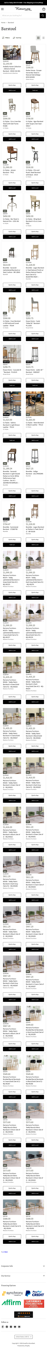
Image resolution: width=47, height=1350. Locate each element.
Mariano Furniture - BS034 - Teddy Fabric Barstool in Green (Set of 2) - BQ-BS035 (34, 932)
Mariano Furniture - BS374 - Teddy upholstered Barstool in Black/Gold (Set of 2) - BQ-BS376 (34, 633)
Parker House (30, 79)
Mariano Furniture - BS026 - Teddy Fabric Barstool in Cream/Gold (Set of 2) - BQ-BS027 (11, 734)
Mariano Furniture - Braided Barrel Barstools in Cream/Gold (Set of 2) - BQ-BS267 (12, 1080)
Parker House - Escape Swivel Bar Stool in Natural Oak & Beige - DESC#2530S (33, 73)
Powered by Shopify (23, 1346)
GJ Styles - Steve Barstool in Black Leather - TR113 (35, 423)
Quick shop (12, 85)
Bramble (5, 274)
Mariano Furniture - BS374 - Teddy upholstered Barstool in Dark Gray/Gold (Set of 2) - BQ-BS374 (34, 580)
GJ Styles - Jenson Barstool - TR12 (9, 171)
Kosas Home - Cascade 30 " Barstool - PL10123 (12, 371)
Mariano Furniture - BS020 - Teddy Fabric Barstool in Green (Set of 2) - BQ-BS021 (11, 784)
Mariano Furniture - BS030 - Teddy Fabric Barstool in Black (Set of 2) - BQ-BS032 (11, 932)
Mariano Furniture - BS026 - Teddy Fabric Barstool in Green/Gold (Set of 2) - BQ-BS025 (11, 683)
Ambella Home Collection (10, 73)
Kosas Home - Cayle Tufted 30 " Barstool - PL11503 (33, 323)
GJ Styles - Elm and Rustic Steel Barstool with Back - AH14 (33, 172)
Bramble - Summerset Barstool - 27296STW (10, 528)
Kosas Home (29, 328)
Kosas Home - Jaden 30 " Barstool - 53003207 (34, 371)
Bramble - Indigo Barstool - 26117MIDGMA (34, 472)
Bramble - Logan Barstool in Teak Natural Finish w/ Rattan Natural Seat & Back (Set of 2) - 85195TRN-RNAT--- (35, 272)
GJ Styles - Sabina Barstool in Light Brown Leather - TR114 (11, 424)
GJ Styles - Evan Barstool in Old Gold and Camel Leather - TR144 (12, 323)
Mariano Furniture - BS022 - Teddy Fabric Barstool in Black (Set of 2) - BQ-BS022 (11, 833)
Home (3, 23)
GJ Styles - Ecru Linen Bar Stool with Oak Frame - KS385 (12, 123)
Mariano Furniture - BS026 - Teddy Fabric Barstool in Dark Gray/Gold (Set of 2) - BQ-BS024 (35, 684)
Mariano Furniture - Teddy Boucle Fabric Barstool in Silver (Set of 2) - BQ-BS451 (34, 1128)
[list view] (43, 37)
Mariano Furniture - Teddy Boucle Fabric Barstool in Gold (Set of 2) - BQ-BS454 (12, 1225)
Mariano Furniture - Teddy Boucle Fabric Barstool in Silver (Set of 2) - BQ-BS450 (11, 1128)
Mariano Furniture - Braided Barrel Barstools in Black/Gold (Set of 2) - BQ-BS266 (34, 1080)
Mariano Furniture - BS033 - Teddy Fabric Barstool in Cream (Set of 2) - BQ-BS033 (35, 883)
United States (22, 1337)
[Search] (43, 15)
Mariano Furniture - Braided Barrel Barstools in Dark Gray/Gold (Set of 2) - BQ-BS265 (34, 1031)
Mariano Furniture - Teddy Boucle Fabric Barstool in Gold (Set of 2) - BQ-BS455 (35, 1225)
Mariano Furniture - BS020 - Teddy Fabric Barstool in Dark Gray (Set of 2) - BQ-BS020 (33, 783)
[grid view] (38, 37)
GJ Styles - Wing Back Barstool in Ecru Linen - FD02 (34, 221)
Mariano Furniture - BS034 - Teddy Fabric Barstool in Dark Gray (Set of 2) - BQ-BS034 (10, 982)
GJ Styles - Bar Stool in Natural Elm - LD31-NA (11, 220)
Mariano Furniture (8, 587)
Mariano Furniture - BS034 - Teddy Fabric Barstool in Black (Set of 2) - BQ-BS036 (11, 1032)
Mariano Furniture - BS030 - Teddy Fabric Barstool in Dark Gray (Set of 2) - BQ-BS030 (10, 882)
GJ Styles (5, 128)
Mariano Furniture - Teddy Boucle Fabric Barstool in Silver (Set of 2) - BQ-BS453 (11, 1176)
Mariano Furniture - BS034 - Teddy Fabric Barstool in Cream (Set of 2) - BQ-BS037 (35, 983)
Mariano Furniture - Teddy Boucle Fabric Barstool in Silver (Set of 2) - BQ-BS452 (34, 1176)
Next (6, 1252)
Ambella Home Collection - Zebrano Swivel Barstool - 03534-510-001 (12, 68)
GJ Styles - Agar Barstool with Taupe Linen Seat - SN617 (34, 123)
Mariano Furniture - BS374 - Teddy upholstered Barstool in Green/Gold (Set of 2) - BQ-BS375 (11, 580)
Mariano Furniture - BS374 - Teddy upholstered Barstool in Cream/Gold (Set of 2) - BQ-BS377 (11, 633)
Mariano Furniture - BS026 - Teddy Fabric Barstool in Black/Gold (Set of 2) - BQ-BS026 (34, 734)
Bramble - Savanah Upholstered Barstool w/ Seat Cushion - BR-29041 (11, 270)
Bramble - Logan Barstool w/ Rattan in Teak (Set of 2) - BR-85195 (35, 529)
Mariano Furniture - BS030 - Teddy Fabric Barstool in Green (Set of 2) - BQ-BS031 (34, 833)
